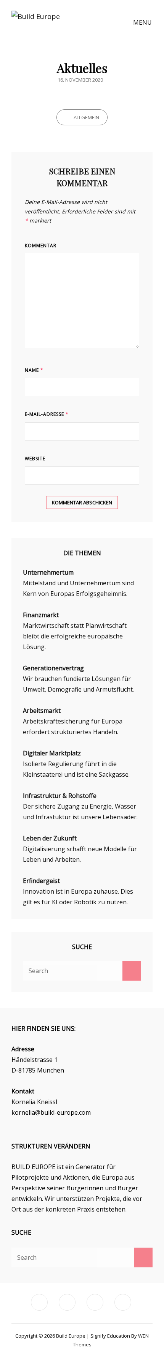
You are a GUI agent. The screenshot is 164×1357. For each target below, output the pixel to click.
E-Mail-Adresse (47, 414)
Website (35, 458)
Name (34, 370)
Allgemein (86, 117)
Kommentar (40, 245)
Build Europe (71, 1335)
